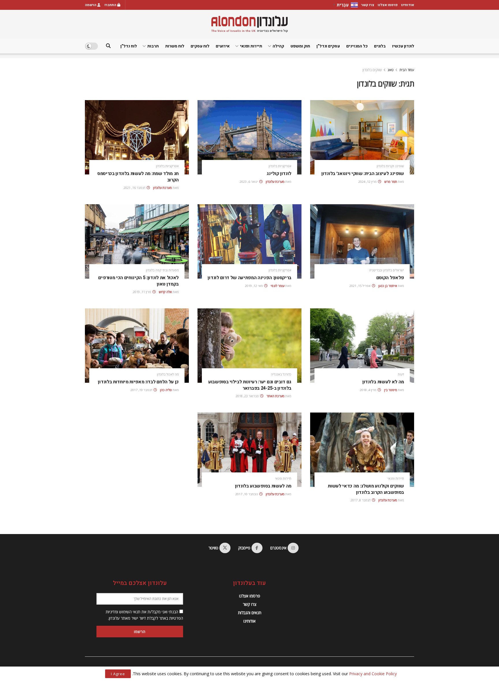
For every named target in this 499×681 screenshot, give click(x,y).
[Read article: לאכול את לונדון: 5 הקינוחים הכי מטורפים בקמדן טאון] (137, 241)
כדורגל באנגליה (281, 374)
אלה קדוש (165, 292)
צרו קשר (367, 5)
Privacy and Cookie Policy (373, 673)
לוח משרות (174, 46)
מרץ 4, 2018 (368, 390)
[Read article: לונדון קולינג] (249, 137)
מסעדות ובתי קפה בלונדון (162, 270)
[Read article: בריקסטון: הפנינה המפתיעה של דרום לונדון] (249, 241)
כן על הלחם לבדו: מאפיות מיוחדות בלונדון (138, 381)
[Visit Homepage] (249, 24)
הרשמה (91, 5)
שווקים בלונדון (372, 69)
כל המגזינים (357, 46)
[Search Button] (108, 46)
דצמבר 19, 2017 (142, 390)
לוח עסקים (200, 46)
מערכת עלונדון (275, 181)
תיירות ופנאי (251, 46)
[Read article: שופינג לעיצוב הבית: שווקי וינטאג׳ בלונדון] (362, 137)
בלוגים (380, 46)
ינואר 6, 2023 (249, 181)
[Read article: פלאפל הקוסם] (362, 241)
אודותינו (407, 5)
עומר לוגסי (277, 286)
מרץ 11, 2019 (142, 292)
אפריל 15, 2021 (360, 286)
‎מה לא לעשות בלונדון (383, 381)
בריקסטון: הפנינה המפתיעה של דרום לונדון (249, 277)
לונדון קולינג (279, 173)
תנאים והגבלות (249, 612)
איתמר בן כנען (387, 286)
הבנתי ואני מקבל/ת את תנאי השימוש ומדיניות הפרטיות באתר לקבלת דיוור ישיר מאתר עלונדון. (144, 615)
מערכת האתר (275, 396)
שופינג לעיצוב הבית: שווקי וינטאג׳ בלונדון (362, 173)
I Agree (118, 673)
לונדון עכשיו (403, 46)
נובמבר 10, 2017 (247, 494)
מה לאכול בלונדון (168, 374)
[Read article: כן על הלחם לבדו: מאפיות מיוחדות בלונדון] (137, 345)
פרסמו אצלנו (388, 5)
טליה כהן (166, 390)
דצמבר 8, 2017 (361, 500)
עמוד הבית (406, 69)
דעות (401, 374)
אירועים (223, 46)
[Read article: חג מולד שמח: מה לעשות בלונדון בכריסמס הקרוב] (137, 137)
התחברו (111, 5)
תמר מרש (390, 181)
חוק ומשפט (300, 46)
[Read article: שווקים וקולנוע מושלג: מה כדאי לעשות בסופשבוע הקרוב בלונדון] (362, 450)
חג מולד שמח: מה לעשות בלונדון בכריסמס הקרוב (138, 176)
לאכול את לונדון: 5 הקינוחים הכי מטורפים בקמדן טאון (138, 281)
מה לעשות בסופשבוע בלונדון (263, 486)
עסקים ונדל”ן (328, 46)
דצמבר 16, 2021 (135, 187)
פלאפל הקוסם (390, 277)
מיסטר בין (390, 390)
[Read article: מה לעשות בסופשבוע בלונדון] (249, 450)
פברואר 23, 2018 (248, 396)
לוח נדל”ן (128, 46)
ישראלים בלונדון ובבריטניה (386, 270)
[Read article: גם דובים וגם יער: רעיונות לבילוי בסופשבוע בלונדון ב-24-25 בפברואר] (249, 345)
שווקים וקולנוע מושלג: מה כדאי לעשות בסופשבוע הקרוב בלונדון (366, 489)
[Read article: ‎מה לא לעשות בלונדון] (362, 345)
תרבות (153, 46)
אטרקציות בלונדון (280, 166)
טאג (391, 69)
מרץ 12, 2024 (367, 181)
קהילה (278, 46)
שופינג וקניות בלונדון (390, 166)
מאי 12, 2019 (254, 286)
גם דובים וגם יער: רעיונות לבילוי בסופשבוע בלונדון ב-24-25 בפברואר (249, 385)
